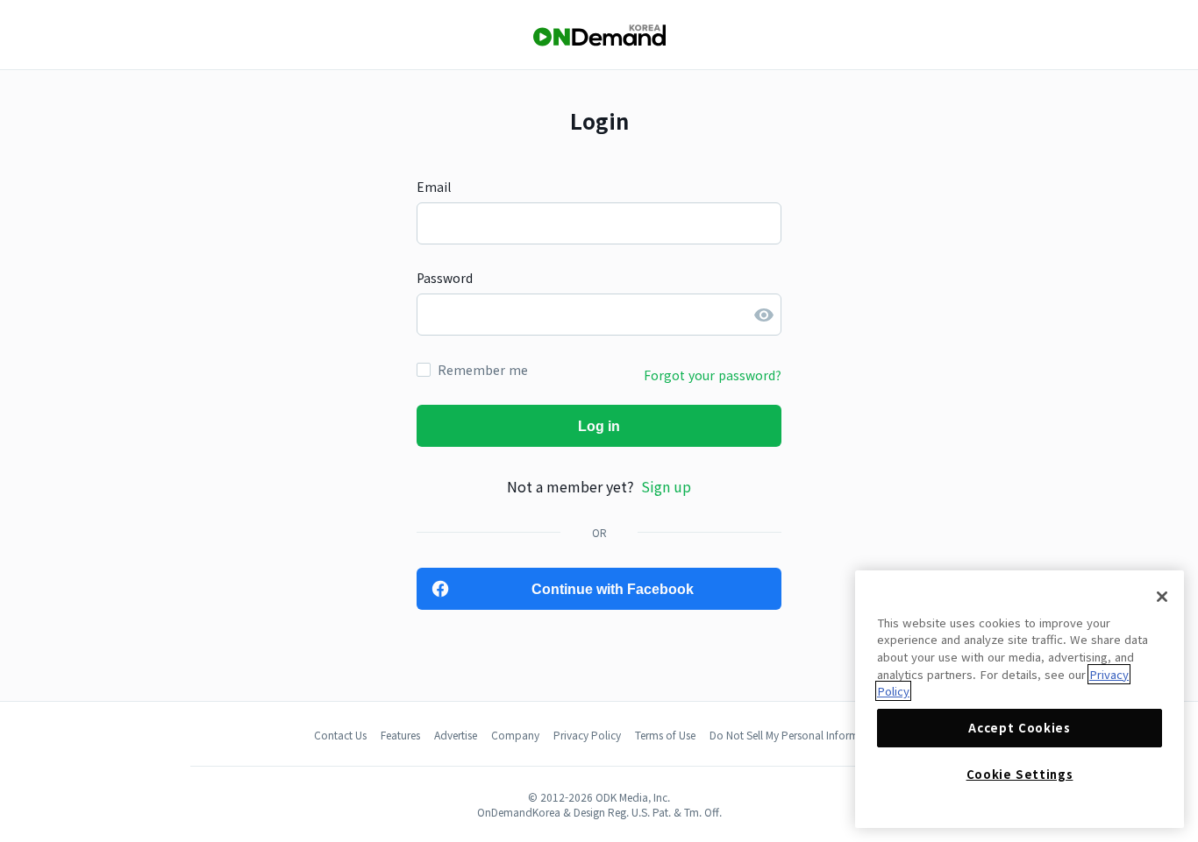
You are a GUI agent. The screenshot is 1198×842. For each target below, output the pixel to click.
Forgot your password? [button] (712, 375)
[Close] (1162, 596)
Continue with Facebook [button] (612, 589)
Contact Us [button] (340, 734)
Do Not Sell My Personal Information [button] (797, 734)
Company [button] (515, 734)
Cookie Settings (1019, 774)
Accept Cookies (1019, 727)
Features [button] (400, 734)
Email (434, 186)
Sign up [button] (666, 486)
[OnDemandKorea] (599, 35)
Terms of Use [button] (665, 734)
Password (445, 278)
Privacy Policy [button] (587, 734)
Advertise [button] (455, 734)
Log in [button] (599, 426)
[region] (1019, 699)
